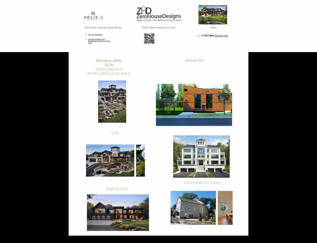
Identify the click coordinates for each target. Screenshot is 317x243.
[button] (212, 14)
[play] (219, 21)
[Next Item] (138, 160)
